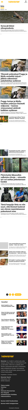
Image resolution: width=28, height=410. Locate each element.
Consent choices (14, 408)
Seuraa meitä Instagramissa (9, 403)
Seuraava (18, 294)
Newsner (2, 9)
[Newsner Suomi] (14, 2)
